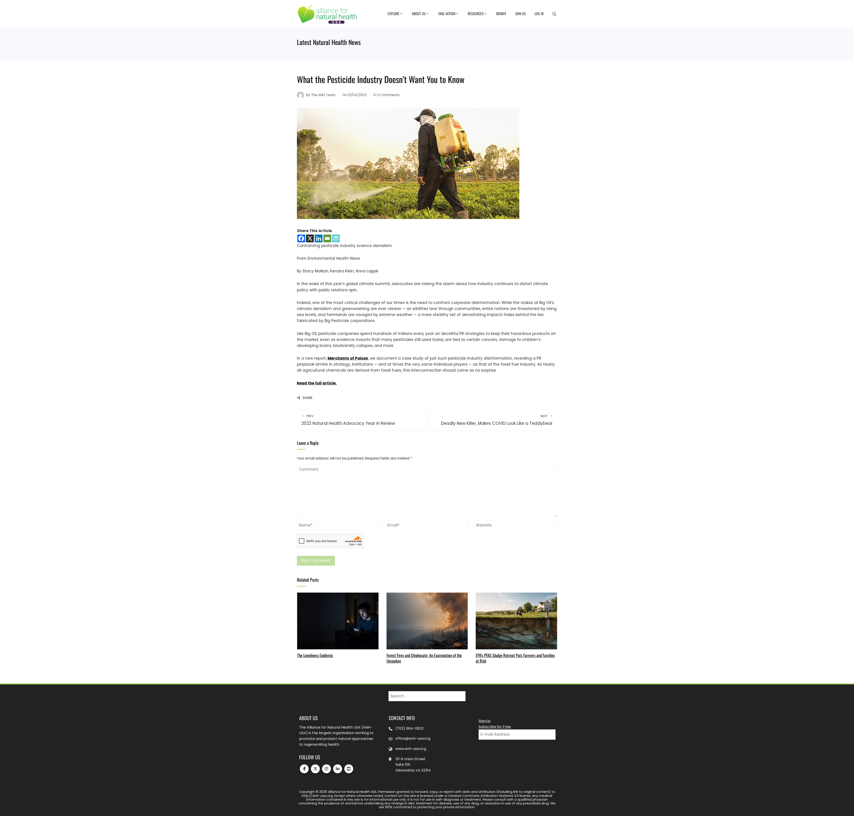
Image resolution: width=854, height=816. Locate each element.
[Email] (327, 238)
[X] (310, 238)
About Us (419, 13)
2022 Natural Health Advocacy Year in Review (348, 420)
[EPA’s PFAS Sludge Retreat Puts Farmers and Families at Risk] (516, 620)
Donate (501, 13)
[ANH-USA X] (315, 768)
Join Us (520, 13)
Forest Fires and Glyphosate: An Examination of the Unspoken (424, 658)
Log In (539, 13)
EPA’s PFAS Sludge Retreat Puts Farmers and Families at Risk (515, 658)
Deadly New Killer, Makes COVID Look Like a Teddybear (497, 420)
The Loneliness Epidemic (315, 655)
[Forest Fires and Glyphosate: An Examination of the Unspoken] (427, 620)
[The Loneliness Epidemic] (337, 620)
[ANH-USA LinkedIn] (337, 768)
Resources (476, 13)
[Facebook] (301, 238)
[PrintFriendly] (336, 238)
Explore (393, 13)
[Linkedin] (318, 238)
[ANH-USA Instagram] (326, 768)
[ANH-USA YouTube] (348, 768)
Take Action (446, 13)
